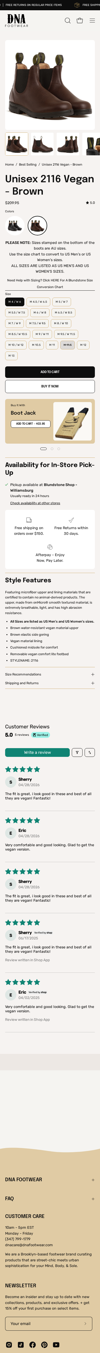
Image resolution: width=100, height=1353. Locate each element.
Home (9, 164)
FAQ (9, 1199)
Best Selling (28, 164)
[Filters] (77, 752)
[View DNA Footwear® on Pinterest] (44, 1345)
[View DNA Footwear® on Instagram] (9, 1345)
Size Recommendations (23, 674)
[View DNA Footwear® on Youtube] (56, 1345)
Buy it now (50, 386)
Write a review (37, 752)
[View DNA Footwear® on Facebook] (32, 1345)
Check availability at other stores (35, 503)
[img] (90, 202)
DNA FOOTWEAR (23, 1180)
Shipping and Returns (22, 683)
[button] (67, 20)
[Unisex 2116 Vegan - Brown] (16, 144)
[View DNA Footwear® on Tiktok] (21, 1345)
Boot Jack (23, 413)
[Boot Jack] (72, 421)
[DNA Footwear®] (16, 20)
